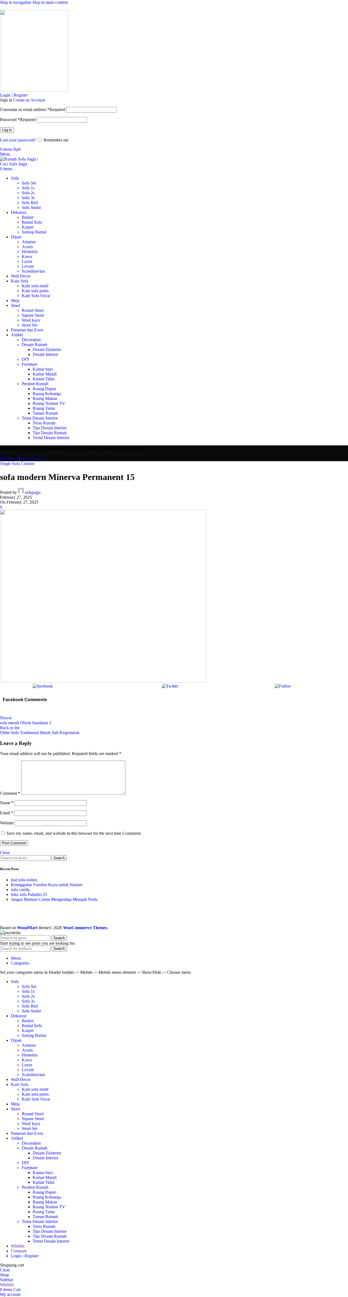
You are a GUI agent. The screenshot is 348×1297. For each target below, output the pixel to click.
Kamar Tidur (44, 379)
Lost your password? (18, 140)
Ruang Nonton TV (49, 403)
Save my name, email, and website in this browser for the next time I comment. (74, 833)
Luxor (27, 261)
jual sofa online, (24, 879)
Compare (19, 1251)
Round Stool (33, 310)
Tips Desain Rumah (50, 432)
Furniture (30, 364)
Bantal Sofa (32, 222)
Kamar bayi (43, 369)
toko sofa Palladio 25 (29, 894)
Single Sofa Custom (28, 458)
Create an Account (29, 100)
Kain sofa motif (35, 286)
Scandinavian (33, 271)
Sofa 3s (28, 197)
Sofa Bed (30, 202)
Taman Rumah (45, 413)
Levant (28, 266)
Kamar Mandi (45, 374)
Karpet (27, 227)
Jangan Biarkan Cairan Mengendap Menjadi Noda (54, 899)
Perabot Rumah (35, 383)
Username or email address (32, 109)
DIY (26, 359)
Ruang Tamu (44, 408)
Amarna (29, 241)
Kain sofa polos (35, 290)
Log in (7, 130)
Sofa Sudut (31, 207)
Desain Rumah (34, 344)
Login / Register (25, 1255)
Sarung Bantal (34, 232)
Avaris (27, 246)
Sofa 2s (28, 192)
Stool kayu (31, 320)
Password (18, 119)
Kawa (27, 256)
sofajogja (33, 492)
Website (7, 823)
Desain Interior (45, 354)
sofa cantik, (20, 889)
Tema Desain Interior (40, 418)
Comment (10, 793)
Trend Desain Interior (51, 437)
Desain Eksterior (47, 349)
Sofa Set (29, 183)
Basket (27, 217)
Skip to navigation (16, 2)
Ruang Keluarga (47, 393)
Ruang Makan (45, 398)
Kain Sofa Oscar (36, 295)
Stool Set (29, 325)
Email (6, 813)
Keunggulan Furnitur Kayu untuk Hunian (46, 884)
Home (5, 458)
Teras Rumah (44, 423)
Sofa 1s (28, 188)
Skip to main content (50, 2)
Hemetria (30, 251)
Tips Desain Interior (50, 428)
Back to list (9, 727)
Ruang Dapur (44, 388)
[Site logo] (34, 90)
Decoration (31, 339)
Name (7, 802)
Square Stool (33, 315)
